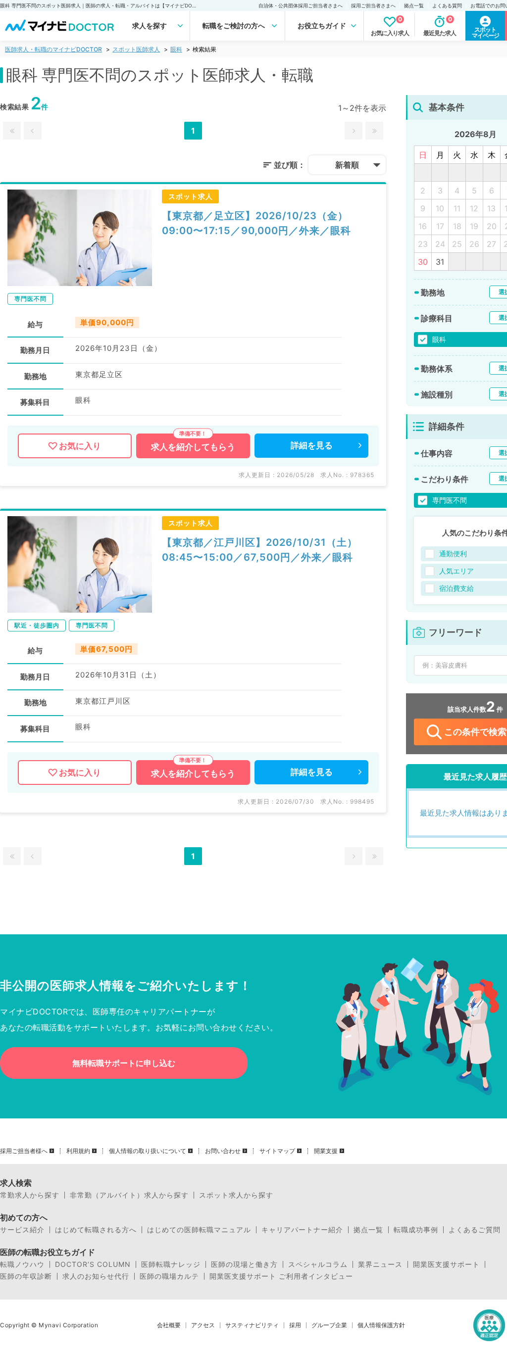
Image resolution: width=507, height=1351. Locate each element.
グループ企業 (329, 1325)
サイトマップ (277, 1151)
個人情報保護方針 (381, 1325)
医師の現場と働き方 (244, 1264)
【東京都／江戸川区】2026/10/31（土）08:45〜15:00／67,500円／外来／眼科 (259, 549)
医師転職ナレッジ (171, 1264)
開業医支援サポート (446, 1264)
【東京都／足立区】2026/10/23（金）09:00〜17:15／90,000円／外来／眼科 (256, 223)
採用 (295, 1325)
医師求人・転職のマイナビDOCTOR (53, 49)
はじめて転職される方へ (96, 1229)
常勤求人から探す (29, 1195)
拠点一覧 (414, 5)
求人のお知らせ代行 (95, 1276)
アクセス (203, 1325)
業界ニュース (380, 1264)
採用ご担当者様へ (24, 1151)
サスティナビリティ (252, 1325)
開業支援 (326, 1151)
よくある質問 (447, 5)
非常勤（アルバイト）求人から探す (129, 1195)
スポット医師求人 (136, 49)
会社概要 (169, 1325)
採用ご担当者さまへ (373, 5)
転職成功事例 (416, 1229)
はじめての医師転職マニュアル (199, 1229)
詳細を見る (312, 445)
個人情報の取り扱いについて (147, 1151)
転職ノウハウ (22, 1264)
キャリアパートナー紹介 (302, 1229)
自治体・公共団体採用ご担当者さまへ (300, 5)
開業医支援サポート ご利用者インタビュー (281, 1276)
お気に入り (80, 446)
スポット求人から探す (236, 1195)
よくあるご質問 (475, 1229)
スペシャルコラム (318, 1264)
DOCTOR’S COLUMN (93, 1264)
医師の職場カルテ (169, 1276)
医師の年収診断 (26, 1276)
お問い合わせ (223, 1151)
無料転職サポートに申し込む (123, 1063)
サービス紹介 (22, 1229)
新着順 (347, 165)
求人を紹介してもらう (193, 447)
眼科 (176, 49)
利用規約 (78, 1151)
